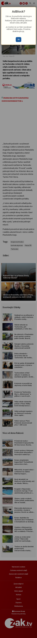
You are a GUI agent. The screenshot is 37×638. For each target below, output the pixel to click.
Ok (19, 39)
